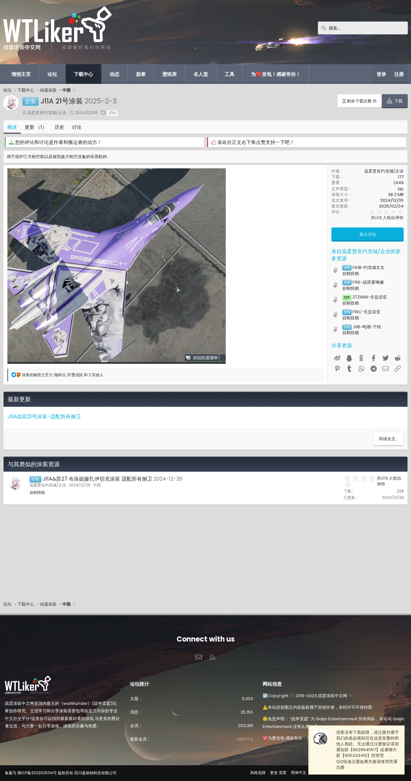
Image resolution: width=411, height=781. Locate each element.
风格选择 (258, 772)
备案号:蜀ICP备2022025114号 (31, 773)
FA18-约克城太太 (364, 267)
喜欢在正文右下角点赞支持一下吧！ (255, 142)
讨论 (77, 127)
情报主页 (21, 74)
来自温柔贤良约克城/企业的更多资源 (366, 255)
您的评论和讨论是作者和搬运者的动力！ (58, 142)
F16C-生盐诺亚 (362, 312)
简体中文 (298, 772)
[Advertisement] (196, 550)
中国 (97, 485)
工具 (229, 74)
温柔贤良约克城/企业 (46, 113)
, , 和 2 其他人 (62, 374)
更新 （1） (36, 127)
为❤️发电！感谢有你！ (276, 74)
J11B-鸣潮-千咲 (362, 327)
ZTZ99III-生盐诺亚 (365, 297)
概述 (12, 127)
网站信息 (272, 683)
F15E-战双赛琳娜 (364, 282)
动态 (114, 74)
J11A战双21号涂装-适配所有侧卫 (44, 416)
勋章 (141, 74)
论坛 (52, 74)
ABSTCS (245, 739)
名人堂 (201, 74)
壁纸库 (169, 74)
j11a (112, 112)
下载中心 (83, 74)
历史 (59, 127)
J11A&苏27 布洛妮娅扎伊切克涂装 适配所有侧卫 (97, 479)
